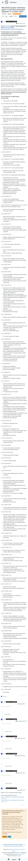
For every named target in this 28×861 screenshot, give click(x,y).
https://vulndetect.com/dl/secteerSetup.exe (12, 29)
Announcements (17, 13)
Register (5, 836)
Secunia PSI (21, 854)
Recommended (7, 26)
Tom (5, 21)
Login (9, 836)
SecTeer (18, 852)
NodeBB (19, 855)
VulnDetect (13, 2)
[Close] (25, 811)
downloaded (7, 27)
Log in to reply (23, 16)
